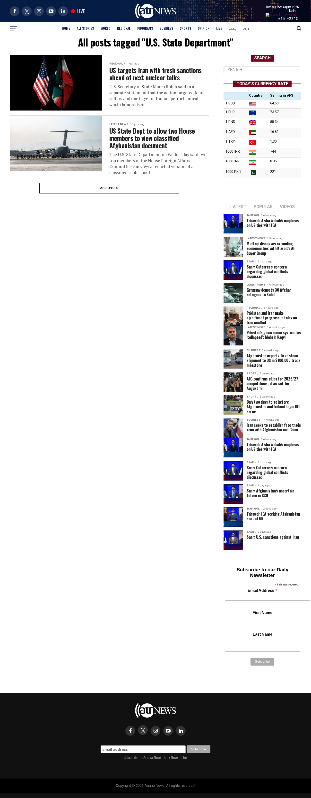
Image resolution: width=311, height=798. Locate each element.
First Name (262, 613)
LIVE (219, 28)
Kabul (293, 11)
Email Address (262, 591)
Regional (123, 28)
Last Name (262, 634)
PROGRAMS (145, 28)
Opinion (203, 28)
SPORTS (185, 28)
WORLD (105, 28)
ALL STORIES (85, 28)
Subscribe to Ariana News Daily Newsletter (155, 757)
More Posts (109, 188)
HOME (66, 28)
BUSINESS (166, 28)
